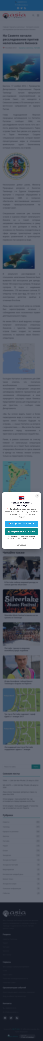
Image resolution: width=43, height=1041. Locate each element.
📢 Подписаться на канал (21, 523)
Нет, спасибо (21, 545)
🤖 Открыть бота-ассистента (21, 531)
